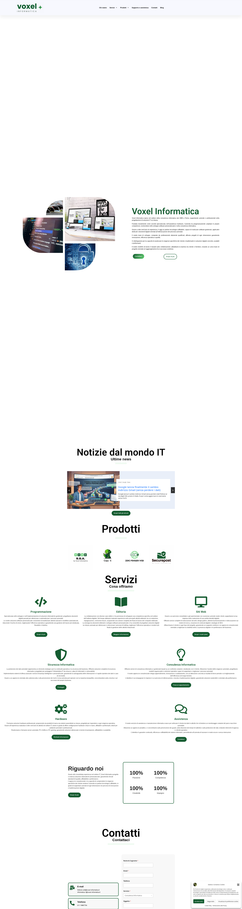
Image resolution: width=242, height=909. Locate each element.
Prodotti (123, 8)
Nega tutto (210, 901)
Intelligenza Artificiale (128, 482)
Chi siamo (103, 8)
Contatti (154, 8)
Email (126, 871)
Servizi (112, 8)
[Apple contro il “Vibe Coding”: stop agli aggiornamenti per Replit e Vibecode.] (94, 490)
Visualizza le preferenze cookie (228, 901)
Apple (120, 482)
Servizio (126, 891)
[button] (238, 884)
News (136, 482)
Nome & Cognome (130, 861)
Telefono (126, 881)
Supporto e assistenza (140, 8)
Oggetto (127, 901)
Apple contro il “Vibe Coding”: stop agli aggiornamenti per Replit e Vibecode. (140, 488)
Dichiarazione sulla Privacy (220, 905)
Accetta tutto (199, 901)
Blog (162, 8)
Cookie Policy (208, 905)
